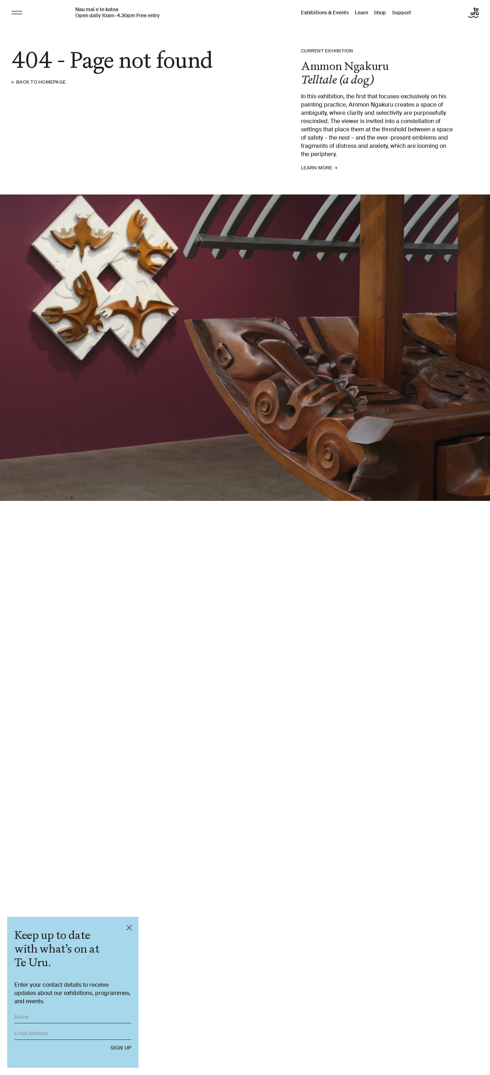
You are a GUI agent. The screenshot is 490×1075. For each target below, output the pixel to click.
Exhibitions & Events (325, 12)
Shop (380, 12)
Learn (361, 12)
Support (401, 12)
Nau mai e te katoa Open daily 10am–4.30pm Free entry (117, 12)
